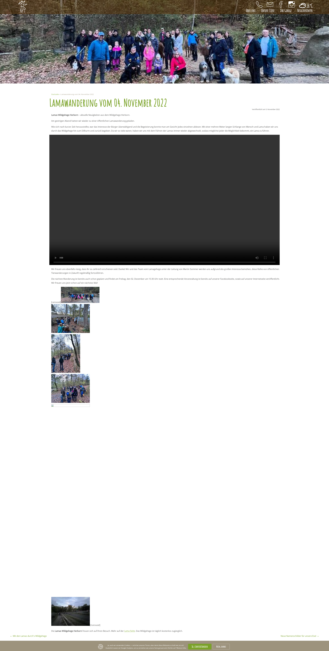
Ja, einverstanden (200, 646)
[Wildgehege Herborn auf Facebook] (281, 4)
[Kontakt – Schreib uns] (270, 4)
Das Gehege (286, 10)
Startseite (55, 94)
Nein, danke (221, 646)
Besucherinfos (305, 10)
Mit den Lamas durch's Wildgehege (28, 636)
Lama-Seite (129, 631)
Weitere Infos (181, 648)
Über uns (250, 10)
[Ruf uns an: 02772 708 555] (259, 4)
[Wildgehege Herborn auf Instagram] (291, 4)
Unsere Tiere (268, 10)
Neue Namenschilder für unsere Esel (300, 636)
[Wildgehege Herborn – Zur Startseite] (22, 7)
